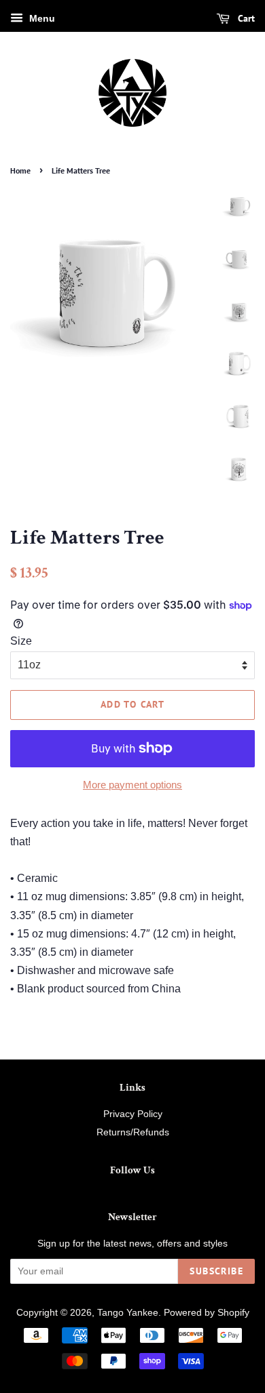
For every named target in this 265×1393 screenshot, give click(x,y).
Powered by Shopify (206, 1313)
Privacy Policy (132, 1114)
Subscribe (216, 1271)
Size (21, 641)
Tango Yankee (127, 1313)
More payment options (132, 784)
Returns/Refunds (132, 1132)
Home (20, 170)
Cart (245, 18)
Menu (40, 18)
